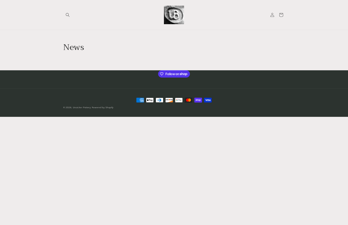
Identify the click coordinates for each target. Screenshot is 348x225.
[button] (67, 14)
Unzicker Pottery (82, 107)
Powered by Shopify (103, 107)
